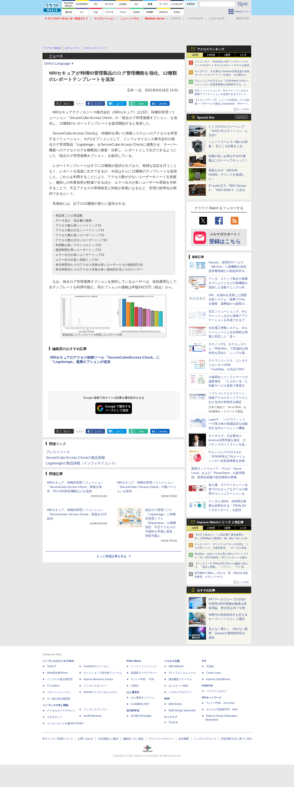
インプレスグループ (205, 738)
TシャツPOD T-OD (142, 679)
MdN (167, 698)
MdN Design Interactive (182, 710)
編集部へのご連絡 (133, 738)
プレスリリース (58, 452)
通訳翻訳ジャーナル (180, 679)
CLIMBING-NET (140, 704)
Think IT (51, 666)
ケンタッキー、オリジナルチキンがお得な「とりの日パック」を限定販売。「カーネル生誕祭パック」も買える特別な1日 (222, 548)
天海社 (210, 666)
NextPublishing (92, 715)
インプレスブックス (95, 709)
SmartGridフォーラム (96, 666)
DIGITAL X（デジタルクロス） (101, 692)
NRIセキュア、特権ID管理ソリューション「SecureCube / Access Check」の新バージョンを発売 (146, 487)
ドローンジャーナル (58, 692)
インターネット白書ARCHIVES (65, 723)
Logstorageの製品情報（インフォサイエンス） (82, 463)
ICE (204, 660)
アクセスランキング (210, 49)
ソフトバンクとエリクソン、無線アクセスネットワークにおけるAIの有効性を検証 (228, 398)
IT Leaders (53, 685)
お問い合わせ (85, 738)
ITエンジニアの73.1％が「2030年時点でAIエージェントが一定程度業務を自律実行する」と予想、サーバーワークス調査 (222, 84)
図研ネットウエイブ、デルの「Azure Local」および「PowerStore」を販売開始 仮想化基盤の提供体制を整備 (218, 473)
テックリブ (170, 716)
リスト (79, 103)
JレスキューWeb (178, 685)
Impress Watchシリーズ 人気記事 (220, 522)
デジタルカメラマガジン (61, 710)
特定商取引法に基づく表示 (236, 738)
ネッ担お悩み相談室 (58, 698)
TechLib (173, 722)
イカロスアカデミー (180, 692)
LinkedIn (162, 103)
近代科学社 (133, 710)
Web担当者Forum (57, 672)
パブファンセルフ (216, 691)
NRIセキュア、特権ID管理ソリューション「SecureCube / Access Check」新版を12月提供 (77, 514)
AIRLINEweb (176, 666)
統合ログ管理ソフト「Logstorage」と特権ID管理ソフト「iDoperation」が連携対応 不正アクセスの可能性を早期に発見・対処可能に (160, 522)
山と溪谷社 (133, 692)
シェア (98, 103)
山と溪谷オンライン (142, 697)
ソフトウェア (216, 18)
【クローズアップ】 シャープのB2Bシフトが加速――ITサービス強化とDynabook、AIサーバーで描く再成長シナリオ (222, 103)
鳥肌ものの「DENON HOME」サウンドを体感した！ (227, 175)
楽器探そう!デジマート (144, 672)
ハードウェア (195, 18)
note (141, 103)
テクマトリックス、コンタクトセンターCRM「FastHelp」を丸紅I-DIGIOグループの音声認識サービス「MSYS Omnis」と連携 (228, 369)
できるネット (54, 716)
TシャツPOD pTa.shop (220, 702)
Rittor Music (134, 660)
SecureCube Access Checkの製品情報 (75, 457)
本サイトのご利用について (57, 738)
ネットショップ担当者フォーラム (103, 672)
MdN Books (175, 704)
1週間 (227, 54)
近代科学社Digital (141, 715)
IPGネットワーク (212, 697)
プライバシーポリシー (161, 738)
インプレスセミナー (95, 685)
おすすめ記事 (206, 590)
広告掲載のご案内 (108, 738)
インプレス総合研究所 (60, 679)
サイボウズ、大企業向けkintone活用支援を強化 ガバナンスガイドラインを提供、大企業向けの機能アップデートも (223, 75)
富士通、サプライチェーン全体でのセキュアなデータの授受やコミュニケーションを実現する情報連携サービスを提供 (228, 493)
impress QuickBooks (218, 679)
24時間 (211, 54)
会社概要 (183, 738)
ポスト (67, 103)
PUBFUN (207, 685)
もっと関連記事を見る (111, 556)
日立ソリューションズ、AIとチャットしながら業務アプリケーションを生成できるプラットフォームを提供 (222, 94)
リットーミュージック (144, 666)
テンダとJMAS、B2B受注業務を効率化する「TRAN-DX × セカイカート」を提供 (227, 506)
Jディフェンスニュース (182, 672)
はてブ (119, 103)
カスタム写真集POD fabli (221, 709)
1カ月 (243, 54)
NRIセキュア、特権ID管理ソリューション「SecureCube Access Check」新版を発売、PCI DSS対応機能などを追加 (75, 487)
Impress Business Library (98, 679)
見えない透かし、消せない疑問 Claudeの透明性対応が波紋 (228, 633)
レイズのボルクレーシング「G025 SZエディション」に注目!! (228, 131)
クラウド (176, 18)
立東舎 (135, 685)
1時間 (195, 54)
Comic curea (213, 672)
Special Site (205, 117)
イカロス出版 (172, 660)
